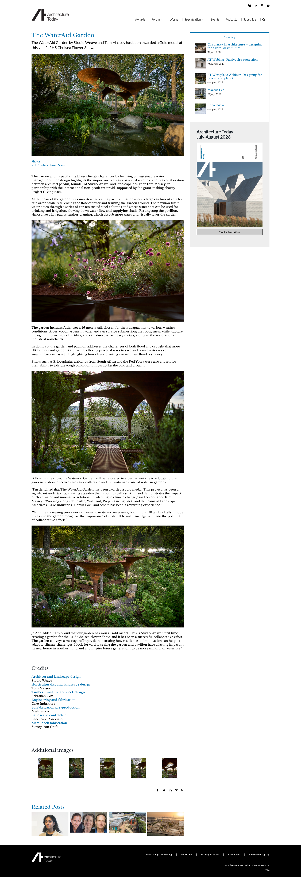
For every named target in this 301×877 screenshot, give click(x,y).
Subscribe (186, 854)
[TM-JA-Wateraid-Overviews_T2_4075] (45, 768)
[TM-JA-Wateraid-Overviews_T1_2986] (108, 527)
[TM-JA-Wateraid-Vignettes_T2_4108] (108, 372)
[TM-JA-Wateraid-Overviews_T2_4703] (169, 768)
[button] (263, 19)
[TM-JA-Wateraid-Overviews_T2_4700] (107, 768)
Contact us (234, 854)
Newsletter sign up (259, 854)
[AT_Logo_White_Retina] (46, 854)
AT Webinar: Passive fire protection (232, 59)
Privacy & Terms (210, 854)
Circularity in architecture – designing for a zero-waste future (235, 46)
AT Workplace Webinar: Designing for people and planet (234, 76)
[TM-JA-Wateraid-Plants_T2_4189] (108, 221)
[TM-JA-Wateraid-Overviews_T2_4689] (76, 768)
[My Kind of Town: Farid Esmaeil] (165, 814)
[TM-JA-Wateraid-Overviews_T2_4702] (138, 768)
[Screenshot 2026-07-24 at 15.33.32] (230, 144)
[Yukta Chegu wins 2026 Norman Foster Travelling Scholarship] (50, 814)
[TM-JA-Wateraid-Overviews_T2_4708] (108, 55)
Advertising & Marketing (158, 854)
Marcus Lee (215, 90)
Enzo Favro (215, 105)
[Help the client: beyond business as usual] (88, 814)
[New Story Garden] (127, 814)
